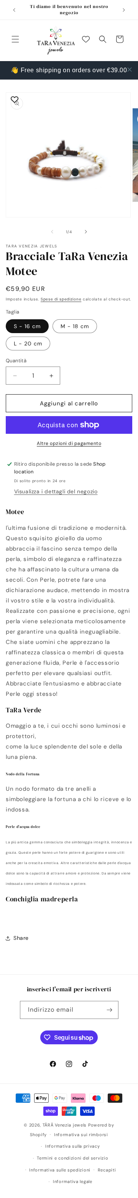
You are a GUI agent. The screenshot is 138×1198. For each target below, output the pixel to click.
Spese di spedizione (61, 299)
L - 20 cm (28, 343)
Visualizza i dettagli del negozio (56, 491)
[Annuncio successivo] (123, 10)
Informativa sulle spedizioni (59, 1170)
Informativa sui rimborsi (81, 1134)
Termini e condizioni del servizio (72, 1158)
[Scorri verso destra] (85, 231)
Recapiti (107, 1170)
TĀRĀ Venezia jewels (65, 1125)
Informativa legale (72, 1181)
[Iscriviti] (109, 1010)
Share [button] (21, 937)
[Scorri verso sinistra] (52, 231)
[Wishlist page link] (86, 39)
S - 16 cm (27, 326)
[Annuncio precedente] (14, 10)
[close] (129, 69)
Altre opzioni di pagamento (69, 443)
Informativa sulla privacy (72, 1146)
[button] (15, 39)
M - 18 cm (75, 326)
